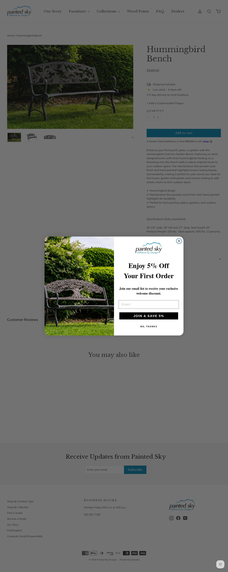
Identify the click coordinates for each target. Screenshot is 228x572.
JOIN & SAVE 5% (148, 316)
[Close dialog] (179, 241)
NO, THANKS (148, 326)
